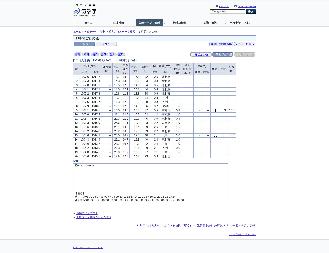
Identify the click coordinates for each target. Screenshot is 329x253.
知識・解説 (210, 22)
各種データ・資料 (149, 22)
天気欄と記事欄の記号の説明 (93, 217)
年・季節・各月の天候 (241, 225)
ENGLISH (224, 6)
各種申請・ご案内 (240, 22)
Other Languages (247, 6)
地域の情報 (179, 22)
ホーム (88, 22)
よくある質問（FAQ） (178, 225)
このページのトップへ (242, 234)
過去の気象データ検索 (122, 31)
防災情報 (118, 22)
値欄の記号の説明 (87, 213)
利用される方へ (150, 225)
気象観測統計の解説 (210, 225)
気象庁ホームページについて (88, 247)
